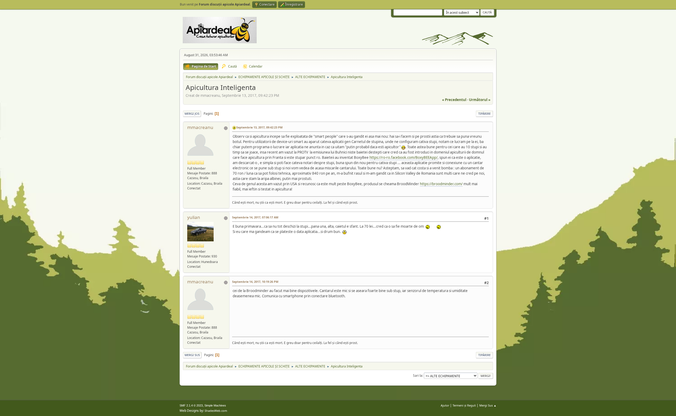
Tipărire (484, 114)
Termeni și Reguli (464, 405)
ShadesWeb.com (216, 411)
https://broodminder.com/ (441, 183)
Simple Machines (215, 405)
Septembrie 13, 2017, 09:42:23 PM (259, 127)
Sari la (417, 375)
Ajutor (445, 405)
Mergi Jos (192, 114)
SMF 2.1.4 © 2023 (191, 405)
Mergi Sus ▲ (487, 405)
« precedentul (454, 99)
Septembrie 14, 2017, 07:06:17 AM (255, 217)
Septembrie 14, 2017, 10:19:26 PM (255, 282)
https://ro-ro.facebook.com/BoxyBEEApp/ (403, 157)
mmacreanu (200, 127)
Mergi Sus (192, 355)
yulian (193, 217)
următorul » (479, 99)
